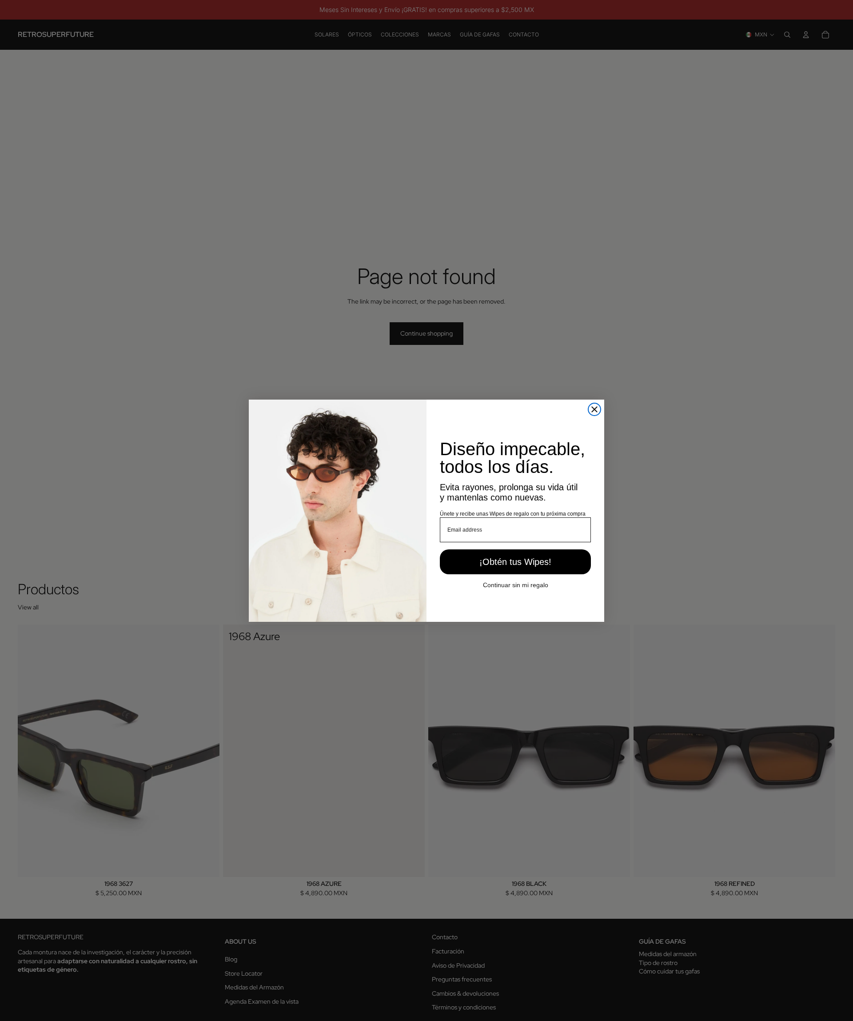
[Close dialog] (594, 409)
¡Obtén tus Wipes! (515, 561)
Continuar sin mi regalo (515, 584)
